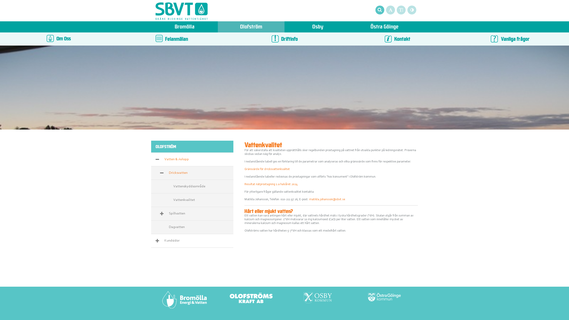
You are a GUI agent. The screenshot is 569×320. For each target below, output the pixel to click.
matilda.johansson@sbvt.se (327, 199)
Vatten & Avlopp (176, 159)
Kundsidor (172, 240)
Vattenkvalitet (184, 200)
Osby (317, 27)
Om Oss (62, 39)
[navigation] (182, 11)
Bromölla (184, 27)
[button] (379, 10)
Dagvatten (177, 227)
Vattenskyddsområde (189, 186)
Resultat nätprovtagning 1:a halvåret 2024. (271, 184)
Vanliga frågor (515, 39)
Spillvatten (177, 213)
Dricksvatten (178, 173)
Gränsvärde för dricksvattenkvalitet (267, 169)
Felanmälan (176, 39)
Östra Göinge (385, 27)
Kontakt (402, 39)
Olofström (251, 27)
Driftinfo (289, 39)
